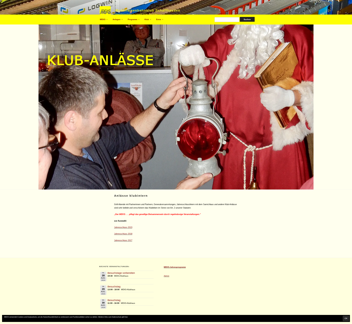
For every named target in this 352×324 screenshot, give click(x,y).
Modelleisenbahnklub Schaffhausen (147, 10)
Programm (132, 19)
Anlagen (116, 19)
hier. (126, 317)
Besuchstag (114, 286)
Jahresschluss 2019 (123, 227)
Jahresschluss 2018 (123, 234)
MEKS (102, 19)
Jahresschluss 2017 (123, 240)
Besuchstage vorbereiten (121, 273)
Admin (166, 276)
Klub (147, 19)
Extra (158, 19)
